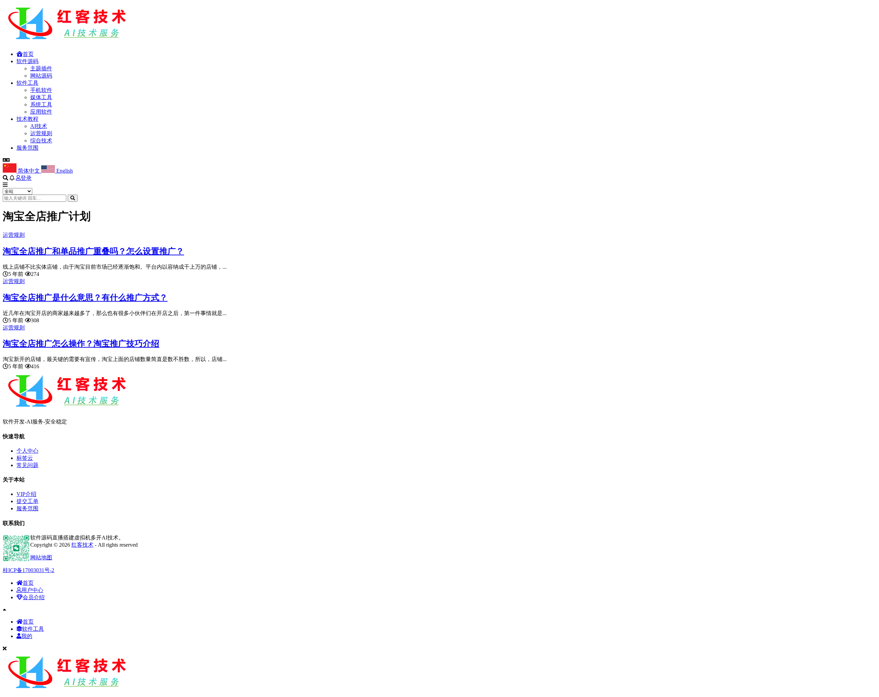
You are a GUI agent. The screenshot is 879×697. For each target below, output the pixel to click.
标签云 (24, 458)
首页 (28, 54)
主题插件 (41, 68)
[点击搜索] (73, 198)
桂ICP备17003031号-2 (28, 570)
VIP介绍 (26, 494)
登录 (26, 178)
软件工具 (27, 83)
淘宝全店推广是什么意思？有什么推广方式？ (85, 297)
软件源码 (27, 61)
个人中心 (27, 451)
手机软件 (41, 90)
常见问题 (27, 465)
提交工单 (27, 501)
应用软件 (41, 112)
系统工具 (41, 104)
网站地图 (41, 557)
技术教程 (27, 119)
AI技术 (38, 126)
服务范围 (27, 148)
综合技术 (41, 140)
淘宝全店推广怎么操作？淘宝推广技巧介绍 (81, 343)
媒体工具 (41, 97)
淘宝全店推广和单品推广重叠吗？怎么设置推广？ (93, 251)
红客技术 (82, 545)
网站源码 (41, 76)
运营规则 (41, 133)
